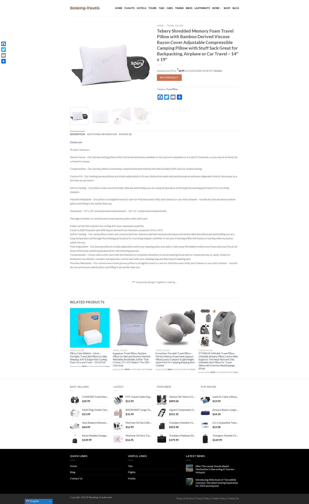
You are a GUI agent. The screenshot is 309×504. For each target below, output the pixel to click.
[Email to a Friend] (197, 96)
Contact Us (76, 478)
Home (118, 8)
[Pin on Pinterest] (203, 96)
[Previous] (76, 64)
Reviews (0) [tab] (125, 134)
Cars (170, 8)
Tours (152, 8)
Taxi (161, 8)
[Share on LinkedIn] (208, 96)
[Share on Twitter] (191, 96)
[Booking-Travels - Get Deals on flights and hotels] (85, 8)
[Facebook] (3, 44)
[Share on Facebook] (185, 96)
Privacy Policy (202, 498)
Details (217, 70)
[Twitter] (3, 49)
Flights (130, 8)
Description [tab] (77, 134)
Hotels (141, 8)
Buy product (169, 77)
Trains (179, 8)
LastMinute (202, 8)
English (34, 501)
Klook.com (76, 142)
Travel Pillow (174, 25)
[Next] (146, 64)
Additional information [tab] (102, 134)
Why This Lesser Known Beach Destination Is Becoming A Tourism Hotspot (215, 469)
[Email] (3, 55)
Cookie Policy (218, 498)
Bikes (189, 8)
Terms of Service (184, 498)
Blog (236, 8)
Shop (227, 8)
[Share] (3, 61)
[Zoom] (74, 101)
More (215, 8)
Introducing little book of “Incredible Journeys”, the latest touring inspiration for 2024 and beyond (217, 482)
